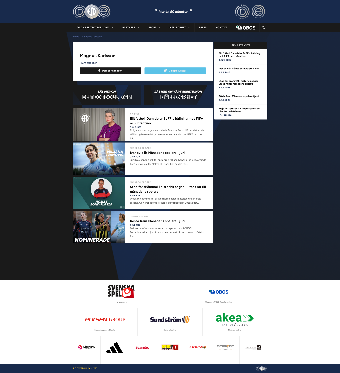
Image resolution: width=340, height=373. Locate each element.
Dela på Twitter (177, 70)
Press (203, 27)
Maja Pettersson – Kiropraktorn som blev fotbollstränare (239, 110)
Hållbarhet (177, 27)
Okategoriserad (139, 216)
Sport (152, 27)
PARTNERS (128, 27)
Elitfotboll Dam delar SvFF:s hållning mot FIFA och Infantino (239, 55)
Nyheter (134, 114)
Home (76, 36)
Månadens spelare (140, 182)
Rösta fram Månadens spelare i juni (239, 96)
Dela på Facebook (112, 70)
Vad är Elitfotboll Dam (93, 27)
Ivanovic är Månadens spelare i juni (239, 68)
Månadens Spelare (140, 148)
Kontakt (221, 27)
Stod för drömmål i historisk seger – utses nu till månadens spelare (239, 82)
